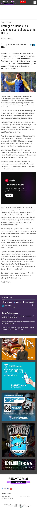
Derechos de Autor (7, 498)
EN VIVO (23, 1)
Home (3, 22)
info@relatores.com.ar (25, 505)
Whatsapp (8, 302)
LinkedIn (8, 306)
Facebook (28, 302)
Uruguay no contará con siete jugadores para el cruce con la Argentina (18, 316)
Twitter (19, 302)
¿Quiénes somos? (23, 496)
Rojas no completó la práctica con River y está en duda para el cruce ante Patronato (18, 328)
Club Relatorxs (6, 496)
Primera (9, 22)
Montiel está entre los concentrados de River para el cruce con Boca (18, 322)
